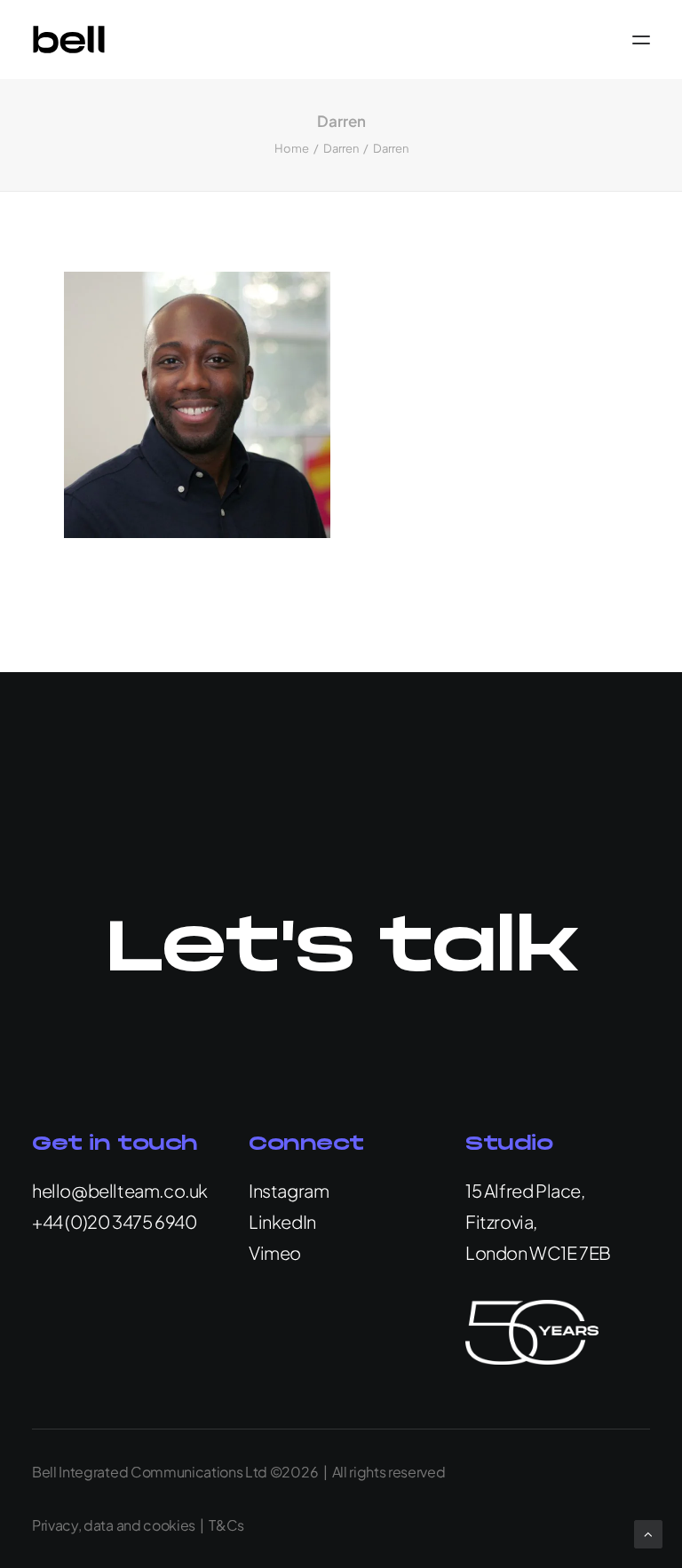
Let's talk (341, 949)
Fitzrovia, (501, 1221)
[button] (641, 39)
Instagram (289, 1190)
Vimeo (275, 1252)
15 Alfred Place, (525, 1190)
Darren (341, 148)
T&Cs (226, 1525)
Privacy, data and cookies (113, 1525)
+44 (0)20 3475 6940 (114, 1221)
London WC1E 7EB (538, 1252)
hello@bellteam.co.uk (120, 1190)
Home (291, 148)
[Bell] (69, 39)
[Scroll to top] (648, 1532)
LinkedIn (282, 1221)
